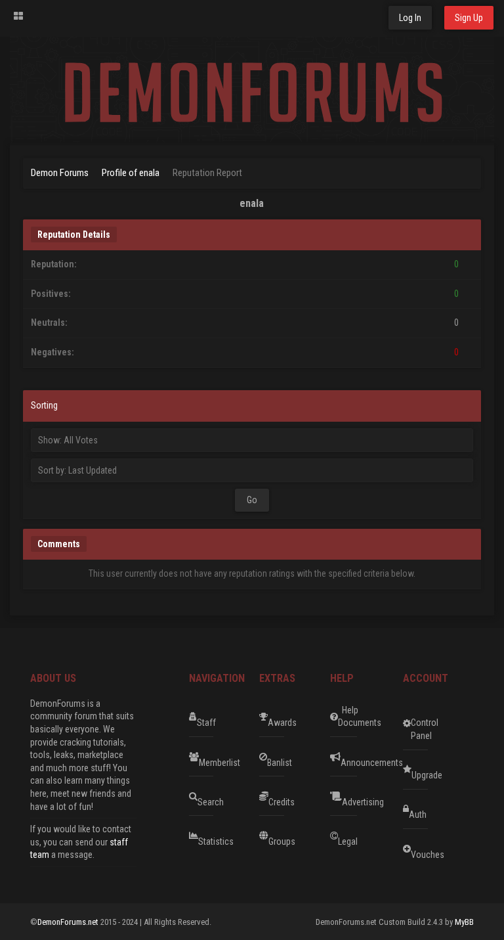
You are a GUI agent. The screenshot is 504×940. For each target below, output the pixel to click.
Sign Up (469, 17)
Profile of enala (130, 173)
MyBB (464, 922)
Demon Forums (60, 173)
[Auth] (451, 809)
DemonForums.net (68, 922)
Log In (410, 17)
